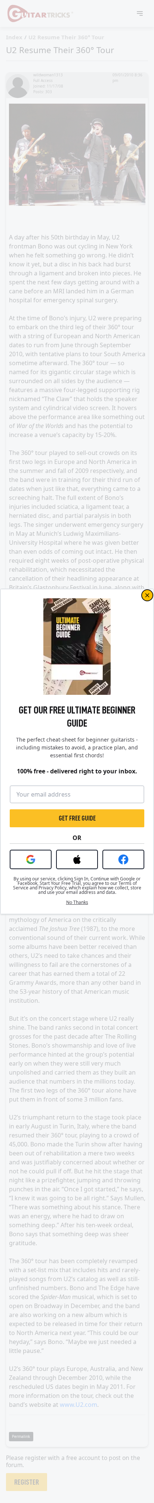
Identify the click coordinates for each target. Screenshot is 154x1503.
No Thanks (77, 902)
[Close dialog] (147, 595)
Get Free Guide (77, 818)
